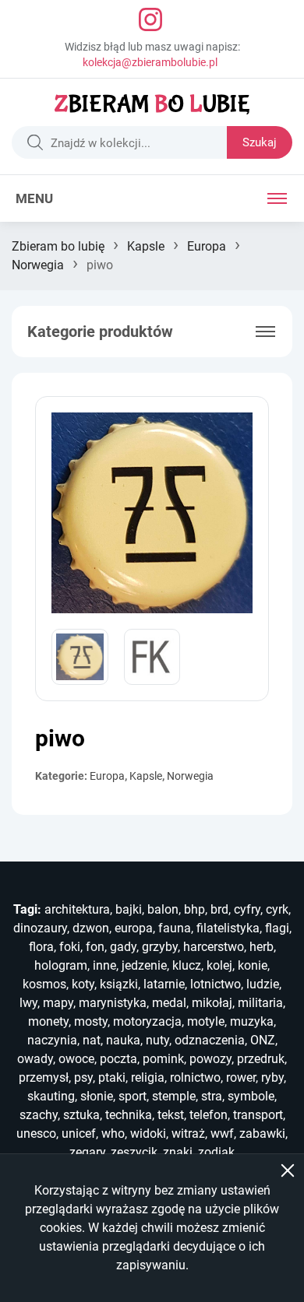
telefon (208, 1114)
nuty (157, 1040)
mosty (91, 1021)
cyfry (247, 909)
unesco (36, 1133)
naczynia (52, 1040)
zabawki (262, 1133)
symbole (251, 1096)
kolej (219, 965)
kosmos (44, 984)
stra (211, 1096)
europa (134, 928)
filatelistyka (228, 928)
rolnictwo (195, 1077)
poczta (118, 1058)
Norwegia (38, 265)
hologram (60, 965)
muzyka (252, 1021)
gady (123, 946)
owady (35, 1058)
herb (261, 946)
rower (241, 1077)
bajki (128, 909)
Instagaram (150, 19)
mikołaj (212, 1002)
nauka (123, 1040)
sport (132, 1096)
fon (95, 946)
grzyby (160, 946)
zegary (87, 1152)
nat (92, 1040)
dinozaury (40, 928)
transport (258, 1114)
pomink (163, 1058)
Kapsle (145, 246)
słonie (96, 1096)
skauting (51, 1096)
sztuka (81, 1114)
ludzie (262, 984)
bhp (194, 909)
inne (104, 965)
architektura (77, 909)
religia (147, 1077)
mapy (58, 1002)
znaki (178, 1152)
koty (83, 984)
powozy (210, 1058)
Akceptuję (288, 1170)
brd (219, 909)
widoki (148, 1133)
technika (128, 1114)
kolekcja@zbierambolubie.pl (150, 62)
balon (163, 909)
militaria (260, 1002)
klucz (186, 965)
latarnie (164, 984)
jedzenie (144, 965)
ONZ (262, 1040)
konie (252, 965)
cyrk (277, 909)
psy (83, 1077)
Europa (206, 246)
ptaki (111, 1077)
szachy (38, 1114)
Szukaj (259, 142)
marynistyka (113, 1002)
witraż (188, 1133)
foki (69, 946)
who (113, 1133)
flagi (277, 928)
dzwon (90, 928)
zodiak (216, 1152)
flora (41, 946)
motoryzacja (147, 1021)
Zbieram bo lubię (58, 246)
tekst (170, 1114)
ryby (272, 1077)
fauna (174, 928)
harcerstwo (213, 946)
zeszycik (134, 1152)
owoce (76, 1058)
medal (169, 1002)
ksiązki (119, 984)
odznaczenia (210, 1040)
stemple (174, 1096)
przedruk (261, 1058)
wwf (222, 1133)
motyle (205, 1021)
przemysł (44, 1077)
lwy (28, 1002)
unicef (79, 1133)
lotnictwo (215, 984)
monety (48, 1021)
